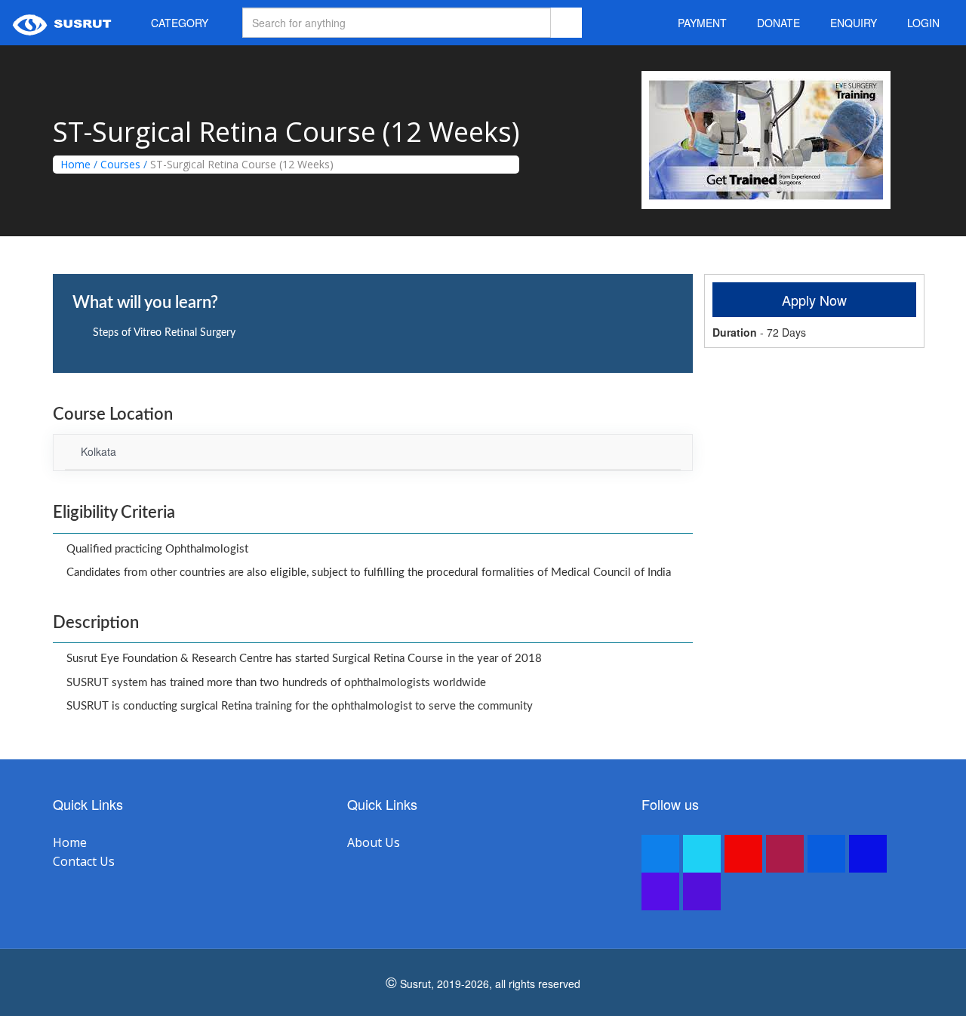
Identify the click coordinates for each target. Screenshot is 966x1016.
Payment (702, 22)
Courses (120, 164)
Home (75, 164)
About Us (373, 842)
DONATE (778, 22)
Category (178, 22)
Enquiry (853, 22)
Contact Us (84, 861)
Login (923, 22)
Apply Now (814, 299)
